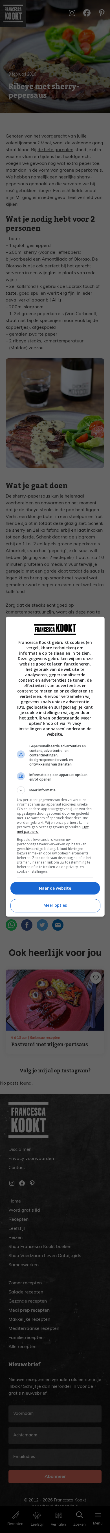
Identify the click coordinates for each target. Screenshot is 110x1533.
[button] (55, 790)
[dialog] (55, 767)
